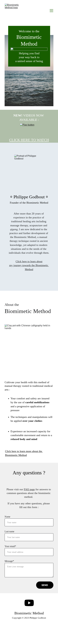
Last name (9, 531)
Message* (9, 561)
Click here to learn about (29, 261)
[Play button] (29, 129)
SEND (44, 585)
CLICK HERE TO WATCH (29, 140)
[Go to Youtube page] (29, 603)
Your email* (10, 546)
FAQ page (29, 489)
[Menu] (51, 10)
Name (7, 516)
